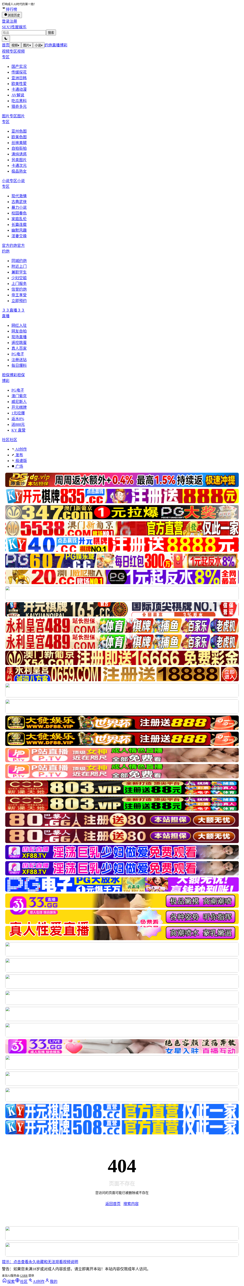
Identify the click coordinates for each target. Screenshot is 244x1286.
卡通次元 (19, 166)
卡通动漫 (19, 89)
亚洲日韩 (19, 78)
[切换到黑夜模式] (6, 38)
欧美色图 (19, 137)
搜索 (51, 33)
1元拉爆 (18, 413)
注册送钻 (19, 360)
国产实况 (19, 67)
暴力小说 (19, 207)
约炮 (48, 45)
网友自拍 (19, 331)
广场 (19, 466)
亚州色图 (19, 131)
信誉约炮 (19, 289)
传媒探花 (19, 72)
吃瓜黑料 (19, 101)
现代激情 (19, 196)
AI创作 (21, 449)
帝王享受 (19, 295)
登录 (6, 21)
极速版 (21, 461)
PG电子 (17, 354)
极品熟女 (19, 171)
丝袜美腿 (19, 143)
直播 (56, 45)
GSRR (24, 1275)
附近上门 (19, 266)
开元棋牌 (19, 407)
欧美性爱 (19, 84)
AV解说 (17, 95)
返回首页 (113, 1204)
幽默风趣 (19, 230)
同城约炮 (19, 261)
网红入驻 (19, 325)
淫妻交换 (19, 236)
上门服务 (19, 284)
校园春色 (19, 213)
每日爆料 (19, 365)
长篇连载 (19, 225)
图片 (27, 45)
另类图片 (19, 160)
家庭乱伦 (19, 219)
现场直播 (19, 337)
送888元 (18, 424)
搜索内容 (131, 1204)
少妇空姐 (19, 278)
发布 (19, 455)
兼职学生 (19, 272)
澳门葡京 (19, 396)
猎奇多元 (19, 106)
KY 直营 (18, 430)
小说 (39, 45)
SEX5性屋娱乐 (14, 27)
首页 (6, 45)
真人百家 (19, 348)
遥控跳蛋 (19, 343)
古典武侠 (19, 202)
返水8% (17, 419)
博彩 (63, 45)
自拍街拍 (19, 148)
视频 (15, 45)
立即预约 (19, 301)
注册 (13, 21)
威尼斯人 (19, 402)
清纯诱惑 (19, 154)
